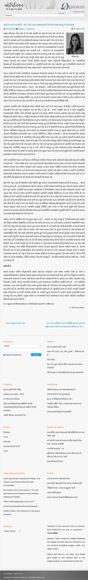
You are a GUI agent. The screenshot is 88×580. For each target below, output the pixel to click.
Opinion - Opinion (26, 28)
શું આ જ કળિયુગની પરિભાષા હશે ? (60, 398)
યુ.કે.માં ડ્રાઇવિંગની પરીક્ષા (12, 389)
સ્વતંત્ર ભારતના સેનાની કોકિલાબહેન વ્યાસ (62, 497)
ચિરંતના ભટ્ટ (10, 28)
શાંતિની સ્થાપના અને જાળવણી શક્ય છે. (61, 389)
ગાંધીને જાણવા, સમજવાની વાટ (14, 415)
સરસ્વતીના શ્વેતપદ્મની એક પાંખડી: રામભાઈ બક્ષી (64, 483)
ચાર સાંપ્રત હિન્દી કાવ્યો (11, 446)
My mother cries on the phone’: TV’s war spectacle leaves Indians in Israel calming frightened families (20, 493)
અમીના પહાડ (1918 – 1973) (13, 394)
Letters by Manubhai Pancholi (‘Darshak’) (20, 506)
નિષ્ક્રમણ (6, 432)
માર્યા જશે (6, 441)
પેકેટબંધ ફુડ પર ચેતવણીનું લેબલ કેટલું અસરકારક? (65, 372)
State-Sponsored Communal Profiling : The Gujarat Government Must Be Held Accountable (21, 482)
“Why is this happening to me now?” (19, 501)
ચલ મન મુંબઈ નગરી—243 (14, 323)
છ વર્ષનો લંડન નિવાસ (11, 398)
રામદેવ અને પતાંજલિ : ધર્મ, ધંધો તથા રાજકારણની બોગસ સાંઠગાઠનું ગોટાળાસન (38, 24)
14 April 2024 (79, 28)
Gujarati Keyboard (13, 354)
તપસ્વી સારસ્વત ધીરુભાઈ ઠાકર (58, 478)
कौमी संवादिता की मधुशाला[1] (58, 394)
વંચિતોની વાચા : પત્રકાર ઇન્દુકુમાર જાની (61, 487)
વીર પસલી (51, 359)
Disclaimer (7, 574)
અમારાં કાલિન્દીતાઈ (54, 492)
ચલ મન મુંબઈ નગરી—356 (56, 346)
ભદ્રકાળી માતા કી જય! (55, 461)
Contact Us (18, 574)
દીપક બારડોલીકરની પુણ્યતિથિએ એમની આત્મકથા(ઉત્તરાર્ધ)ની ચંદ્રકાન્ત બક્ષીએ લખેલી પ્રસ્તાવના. (19, 407)
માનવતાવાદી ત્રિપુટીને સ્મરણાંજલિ (59, 411)
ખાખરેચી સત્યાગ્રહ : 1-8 (55, 448)
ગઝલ (5, 437)
